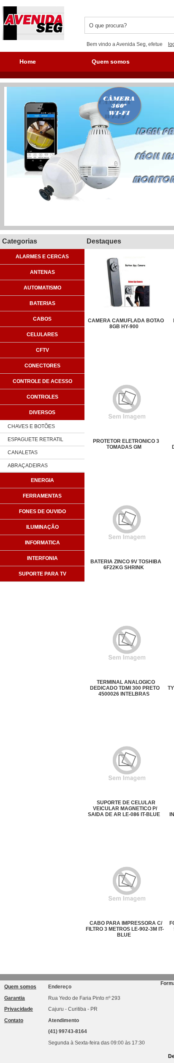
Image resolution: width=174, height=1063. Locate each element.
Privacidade (18, 1009)
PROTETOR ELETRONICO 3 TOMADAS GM (126, 444)
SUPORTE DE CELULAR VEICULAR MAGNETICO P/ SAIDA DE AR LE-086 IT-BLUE (124, 808)
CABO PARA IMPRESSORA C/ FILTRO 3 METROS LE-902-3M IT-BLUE (125, 929)
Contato (13, 1020)
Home (27, 61)
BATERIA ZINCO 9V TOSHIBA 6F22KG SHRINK (125, 564)
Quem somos (111, 61)
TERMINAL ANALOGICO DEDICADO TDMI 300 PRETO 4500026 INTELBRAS (125, 688)
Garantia (14, 998)
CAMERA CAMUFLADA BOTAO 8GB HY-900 (126, 323)
